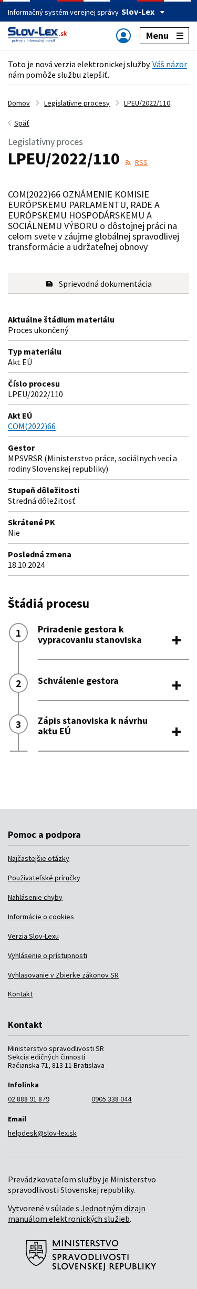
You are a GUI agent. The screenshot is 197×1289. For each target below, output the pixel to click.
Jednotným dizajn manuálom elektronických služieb (77, 1213)
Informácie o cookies (41, 916)
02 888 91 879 (28, 1099)
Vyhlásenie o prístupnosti (47, 955)
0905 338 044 (111, 1099)
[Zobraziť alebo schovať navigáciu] (123, 35)
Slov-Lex (137, 11)
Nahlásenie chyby (35, 897)
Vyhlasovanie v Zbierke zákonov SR (63, 975)
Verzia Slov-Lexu (33, 936)
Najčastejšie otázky (38, 858)
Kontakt (20, 994)
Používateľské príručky (44, 877)
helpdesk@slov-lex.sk (42, 1133)
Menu (157, 35)
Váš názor (169, 64)
